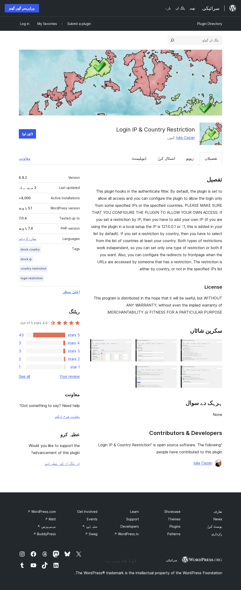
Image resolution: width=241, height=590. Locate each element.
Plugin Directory (209, 24)
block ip (26, 259)
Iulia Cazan (185, 137)
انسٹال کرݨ (166, 158)
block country (30, 249)
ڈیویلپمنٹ (139, 158)
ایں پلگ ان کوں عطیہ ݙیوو (62, 463)
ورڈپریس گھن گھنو (22, 8)
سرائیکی (171, 560)
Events (92, 519)
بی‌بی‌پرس (46, 526)
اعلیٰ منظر (71, 291)
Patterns (174, 534)
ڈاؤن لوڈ (27, 134)
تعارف (217, 512)
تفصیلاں (211, 158)
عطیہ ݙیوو (89, 526)
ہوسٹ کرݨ (214, 526)
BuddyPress (44, 534)
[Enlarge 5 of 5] (170, 371)
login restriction (32, 278)
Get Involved (87, 512)
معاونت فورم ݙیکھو (67, 416)
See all (24, 376)
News (217, 519)
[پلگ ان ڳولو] (172, 40)
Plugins (175, 526)
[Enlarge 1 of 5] (215, 345)
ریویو (190, 158)
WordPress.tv (126, 534)
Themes (174, 519)
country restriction (33, 268)
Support (132, 519)
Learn (134, 512)
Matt (50, 519)
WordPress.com (41, 512)
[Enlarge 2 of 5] (170, 345)
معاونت (25, 158)
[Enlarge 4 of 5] (215, 371)
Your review (70, 376)
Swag (91, 534)
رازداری (216, 534)
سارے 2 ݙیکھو (27, 239)
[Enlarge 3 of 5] (125, 345)
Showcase (172, 512)
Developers (129, 526)
